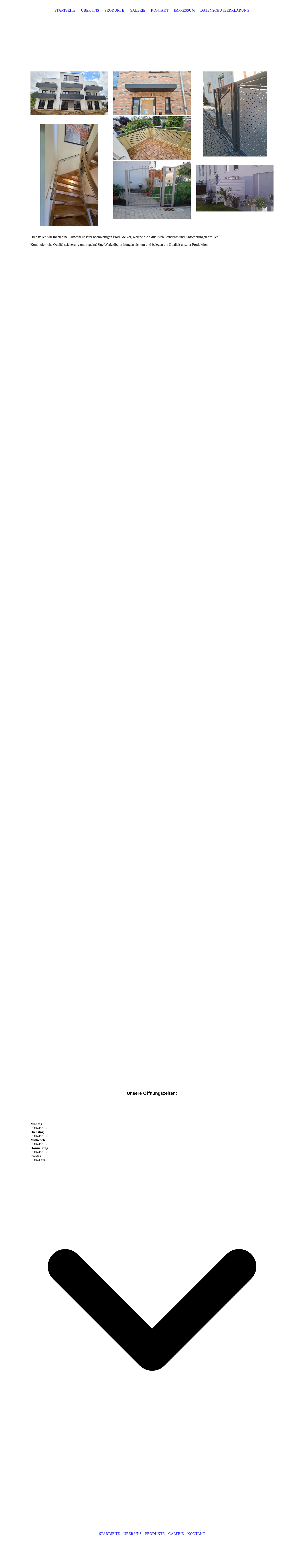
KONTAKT (159, 10)
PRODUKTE (114, 10)
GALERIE (137, 10)
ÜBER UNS (90, 10)
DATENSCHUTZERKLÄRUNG (224, 10)
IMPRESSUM (184, 10)
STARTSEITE (65, 10)
